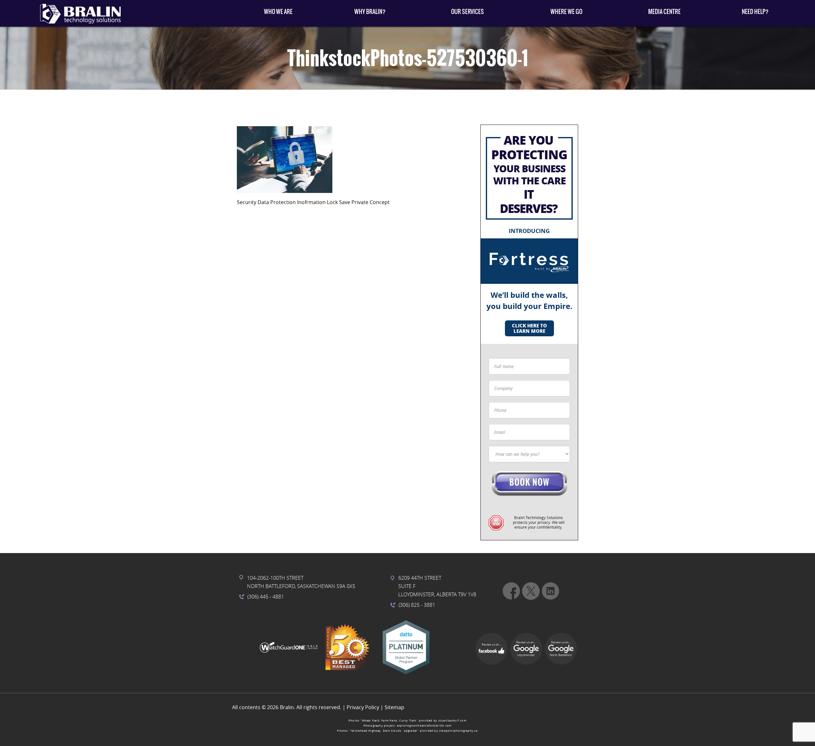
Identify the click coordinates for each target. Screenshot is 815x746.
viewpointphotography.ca (458, 730)
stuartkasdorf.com (452, 720)
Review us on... (491, 645)
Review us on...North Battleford (561, 648)
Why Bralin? (370, 11)
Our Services (467, 11)
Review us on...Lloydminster (526, 648)
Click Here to (529, 328)
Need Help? (755, 11)
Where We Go (566, 11)
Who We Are (278, 11)
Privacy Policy (363, 707)
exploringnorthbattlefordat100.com (424, 725)
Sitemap (394, 707)
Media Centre (664, 11)
